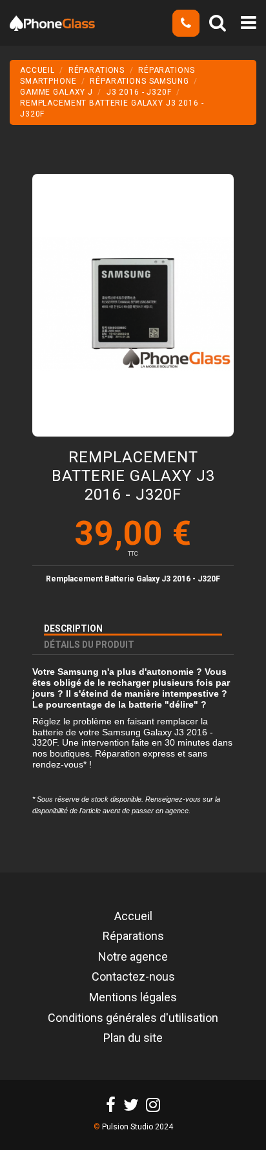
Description (73, 628)
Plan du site (133, 1038)
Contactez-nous (133, 977)
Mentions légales (133, 998)
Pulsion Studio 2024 (137, 1126)
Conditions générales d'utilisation (133, 1018)
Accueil (133, 917)
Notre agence (133, 957)
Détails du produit (89, 644)
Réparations (133, 937)
